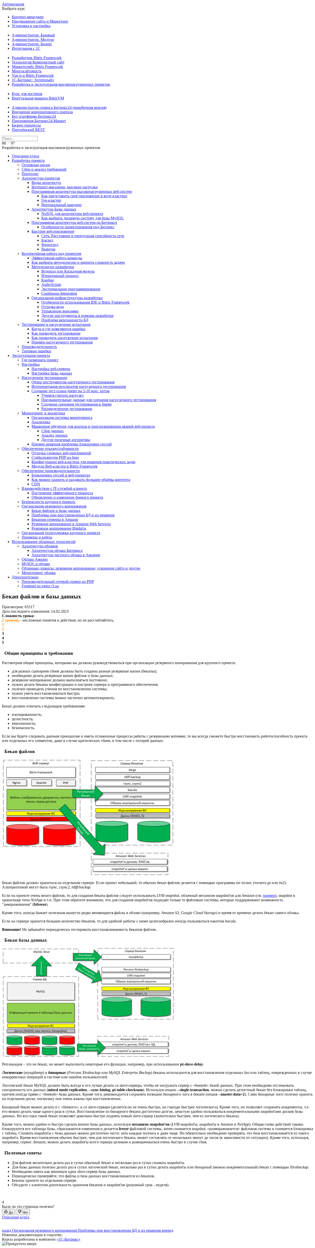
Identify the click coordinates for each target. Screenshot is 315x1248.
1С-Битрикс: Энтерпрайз (33, 80)
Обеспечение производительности (51, 471)
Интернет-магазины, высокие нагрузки (65, 187)
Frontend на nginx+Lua (40, 586)
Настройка (31, 364)
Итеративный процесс (60, 276)
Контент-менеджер (28, 17)
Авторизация (13, 4)
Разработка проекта (28, 160)
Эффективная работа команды (57, 258)
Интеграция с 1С (26, 48)
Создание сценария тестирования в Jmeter (76, 404)
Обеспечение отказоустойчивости (50, 448)
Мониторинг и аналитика (43, 413)
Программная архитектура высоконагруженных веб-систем (82, 191)
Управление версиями (60, 311)
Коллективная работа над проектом (51, 253)
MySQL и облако (36, 564)
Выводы (48, 249)
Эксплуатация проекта (31, 355)
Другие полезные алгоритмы (65, 440)
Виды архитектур (46, 183)
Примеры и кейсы (37, 537)
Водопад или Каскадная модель (67, 271)
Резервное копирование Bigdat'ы (59, 528)
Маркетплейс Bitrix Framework (37, 67)
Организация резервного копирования (54, 506)
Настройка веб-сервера (51, 369)
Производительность (39, 347)
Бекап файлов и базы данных (56, 511)
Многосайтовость (27, 71)
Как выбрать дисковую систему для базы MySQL (82, 218)
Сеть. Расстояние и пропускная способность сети (82, 236)
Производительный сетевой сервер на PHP (58, 581)
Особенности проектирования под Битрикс (77, 227)
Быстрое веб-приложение (53, 231)
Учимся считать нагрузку (62, 395)
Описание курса (25, 156)
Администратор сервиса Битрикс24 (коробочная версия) (59, 107)
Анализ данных (54, 435)
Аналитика (41, 422)
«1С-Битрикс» (68, 1239)
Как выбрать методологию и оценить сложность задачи (78, 262)
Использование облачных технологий (44, 542)
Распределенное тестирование (66, 409)
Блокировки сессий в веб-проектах (61, 475)
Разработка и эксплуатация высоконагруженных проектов (61, 84)
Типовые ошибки (36, 351)
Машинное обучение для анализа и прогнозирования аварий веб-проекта (93, 426)
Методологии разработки (53, 267)
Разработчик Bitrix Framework (37, 58)
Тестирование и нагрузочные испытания (56, 324)
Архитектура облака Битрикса (57, 550)
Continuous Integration (59, 293)
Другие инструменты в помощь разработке (77, 315)
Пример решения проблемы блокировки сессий (72, 444)
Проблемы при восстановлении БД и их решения (73, 515)
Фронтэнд (49, 245)
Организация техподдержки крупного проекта (61, 533)
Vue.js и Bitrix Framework (33, 75)
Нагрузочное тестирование (44, 378)
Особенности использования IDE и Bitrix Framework (85, 302)
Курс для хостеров (27, 94)
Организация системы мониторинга (62, 417)
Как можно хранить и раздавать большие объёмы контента (81, 479)
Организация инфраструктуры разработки (67, 298)
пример (269, 895)
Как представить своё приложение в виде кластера (84, 196)
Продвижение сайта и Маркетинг (40, 21)
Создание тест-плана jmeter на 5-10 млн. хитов (71, 391)
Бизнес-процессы (26, 125)
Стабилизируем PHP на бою (55, 457)
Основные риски (36, 165)
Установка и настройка (31, 26)
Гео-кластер (51, 200)
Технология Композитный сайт (38, 62)
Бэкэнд (47, 240)
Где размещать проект (40, 360)
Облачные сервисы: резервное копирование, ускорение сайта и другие (81, 568)
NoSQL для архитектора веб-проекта (72, 214)
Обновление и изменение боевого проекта (67, 497)
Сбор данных (52, 431)
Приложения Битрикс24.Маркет (39, 121)
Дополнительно (25, 577)
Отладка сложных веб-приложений (61, 453)
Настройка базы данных (52, 373)
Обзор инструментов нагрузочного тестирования (73, 382)
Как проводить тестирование (56, 333)
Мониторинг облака (39, 573)
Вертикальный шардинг (61, 205)
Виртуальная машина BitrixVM (38, 98)
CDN (36, 484)
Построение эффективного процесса (62, 493)
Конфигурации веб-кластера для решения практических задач (83, 462)
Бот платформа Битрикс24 (34, 116)
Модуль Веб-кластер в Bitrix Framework (64, 466)
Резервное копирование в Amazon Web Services (71, 524)
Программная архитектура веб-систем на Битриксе (74, 222)
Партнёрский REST (28, 130)
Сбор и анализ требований (44, 169)
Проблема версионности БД (64, 320)
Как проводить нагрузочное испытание (65, 338)
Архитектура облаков (40, 546)
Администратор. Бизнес (32, 44)
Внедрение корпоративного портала (42, 112)
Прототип (30, 174)
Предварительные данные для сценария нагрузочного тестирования (98, 400)
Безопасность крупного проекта (48, 502)
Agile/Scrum (51, 284)
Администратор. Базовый (33, 35)
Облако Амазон (35, 559)
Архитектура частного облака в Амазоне (66, 555)
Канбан (47, 280)
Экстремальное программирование (70, 289)
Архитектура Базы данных (54, 209)
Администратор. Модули (33, 39)
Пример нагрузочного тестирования (62, 342)
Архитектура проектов (41, 178)
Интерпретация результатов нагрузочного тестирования (79, 386)
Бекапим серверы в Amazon (55, 519)
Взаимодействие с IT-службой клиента (54, 488)
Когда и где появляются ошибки (58, 329)
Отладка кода (52, 307)
